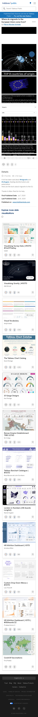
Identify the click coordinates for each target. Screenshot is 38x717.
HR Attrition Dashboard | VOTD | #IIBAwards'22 (17, 621)
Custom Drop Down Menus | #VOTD (16, 584)
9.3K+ (19, 330)
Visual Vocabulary (11, 321)
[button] (13, 708)
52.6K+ (31, 540)
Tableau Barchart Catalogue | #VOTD (16, 472)
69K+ (31, 465)
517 (18, 404)
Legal (5, 691)
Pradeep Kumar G (9, 625)
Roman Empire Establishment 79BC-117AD (16, 434)
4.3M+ (31, 315)
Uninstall (11, 699)
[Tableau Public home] (9, 3)
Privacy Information (28, 691)
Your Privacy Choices (21, 703)
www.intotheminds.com (21, 202)
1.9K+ (19, 479)
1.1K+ (19, 442)
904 (19, 517)
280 (19, 255)
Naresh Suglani (8, 513)
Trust (6, 683)
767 (32, 652)
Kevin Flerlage (8, 361)
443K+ (31, 615)
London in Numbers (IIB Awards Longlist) (17, 509)
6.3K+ (19, 367)
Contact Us (22, 687)
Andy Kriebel (8, 323)
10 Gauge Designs (11, 396)
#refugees (5, 182)
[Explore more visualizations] (30, 3)
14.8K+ (31, 390)
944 (19, 554)
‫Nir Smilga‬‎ (7, 438)
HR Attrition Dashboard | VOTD (17, 545)
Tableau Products (28, 683)
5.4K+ (31, 278)
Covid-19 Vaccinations (13, 658)
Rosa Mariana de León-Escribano (14, 475)
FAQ (15, 683)
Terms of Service (14, 691)
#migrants (24, 180)
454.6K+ (30, 352)
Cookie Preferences (23, 699)
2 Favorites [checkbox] (7, 176)
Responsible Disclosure (23, 695)
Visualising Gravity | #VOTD (15, 283)
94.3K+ (31, 502)
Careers (14, 687)
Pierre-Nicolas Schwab (12, 24)
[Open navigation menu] (34, 3)
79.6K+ (31, 427)
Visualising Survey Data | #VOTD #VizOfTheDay (17, 247)
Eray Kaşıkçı (7, 660)
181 (18, 292)
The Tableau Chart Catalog (15, 358)
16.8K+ (31, 577)
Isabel (6, 251)
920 (19, 592)
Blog (10, 683)
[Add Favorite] (32, 255)
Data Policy (10, 695)
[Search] (4, 9)
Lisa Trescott (8, 588)
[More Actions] (34, 22)
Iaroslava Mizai (8, 548)
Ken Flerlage (8, 398)
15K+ (31, 240)
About (19, 683)
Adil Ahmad (7, 286)
